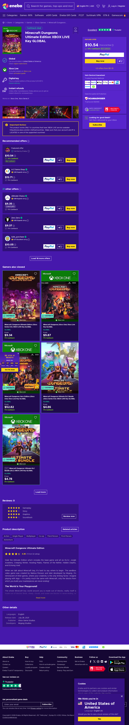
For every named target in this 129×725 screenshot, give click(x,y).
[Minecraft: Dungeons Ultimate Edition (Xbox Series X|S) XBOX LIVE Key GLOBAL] (21, 293)
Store (9, 23)
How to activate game (47, 664)
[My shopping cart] (103, 6)
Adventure (8, 540)
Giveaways (61, 664)
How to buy (29, 661)
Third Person (52, 536)
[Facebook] (90, 661)
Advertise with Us (81, 664)
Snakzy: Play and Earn (65, 670)
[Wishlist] (98, 6)
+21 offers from (104, 68)
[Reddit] (105, 661)
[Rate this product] (13, 554)
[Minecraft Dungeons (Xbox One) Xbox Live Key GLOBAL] (59, 293)
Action (6, 536)
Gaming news (62, 661)
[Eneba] (12, 6)
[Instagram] (98, 661)
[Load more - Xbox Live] (5, 70)
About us (6, 661)
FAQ (41, 661)
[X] (94, 661)
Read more (40, 598)
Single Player (17, 536)
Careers (5, 667)
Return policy (44, 670)
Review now (69, 516)
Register (121, 6)
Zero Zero (15, 218)
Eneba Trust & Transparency (13, 670)
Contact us (6, 664)
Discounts (28, 670)
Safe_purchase (17, 237)
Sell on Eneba (80, 661)
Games (29, 23)
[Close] (122, 696)
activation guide (19, 73)
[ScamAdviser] (95, 98)
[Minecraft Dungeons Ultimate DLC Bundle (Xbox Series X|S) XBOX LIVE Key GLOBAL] (59, 365)
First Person (66, 536)
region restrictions (20, 63)
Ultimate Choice (18, 196)
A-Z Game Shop (18, 169)
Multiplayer (31, 536)
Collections (29, 664)
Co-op (41, 536)
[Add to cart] (120, 61)
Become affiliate (63, 667)
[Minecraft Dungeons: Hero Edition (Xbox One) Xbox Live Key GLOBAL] (21, 365)
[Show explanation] (28, 172)
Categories (19, 23)
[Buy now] (104, 55)
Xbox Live (27, 71)
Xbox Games (40, 23)
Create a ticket (44, 667)
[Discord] (102, 661)
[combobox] (49, 6)
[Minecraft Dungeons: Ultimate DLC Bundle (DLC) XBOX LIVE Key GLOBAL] (21, 436)
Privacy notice (36, 708)
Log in (114, 6)
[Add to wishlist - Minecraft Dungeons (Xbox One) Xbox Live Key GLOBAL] (74, 275)
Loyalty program (31, 667)
